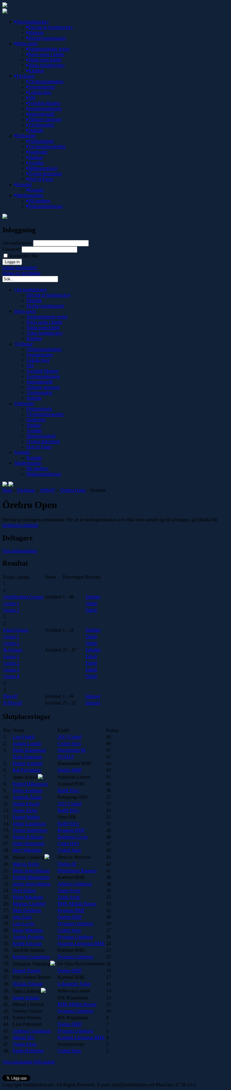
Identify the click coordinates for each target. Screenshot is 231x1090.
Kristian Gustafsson (31, 956)
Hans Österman (27, 756)
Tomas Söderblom (30, 830)
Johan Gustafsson (29, 823)
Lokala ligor (39, 92)
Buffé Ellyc (68, 790)
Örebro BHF (69, 770)
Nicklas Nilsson (28, 983)
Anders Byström (28, 936)
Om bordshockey (32, 21)
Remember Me (23, 255)
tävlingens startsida (20, 525)
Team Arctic (69, 890)
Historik (36, 32)
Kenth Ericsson (27, 943)
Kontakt (24, 184)
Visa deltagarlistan (19, 550)
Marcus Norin (26, 864)
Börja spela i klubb (46, 54)
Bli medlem (39, 200)
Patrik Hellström (28, 1050)
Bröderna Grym (72, 836)
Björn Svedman (27, 790)
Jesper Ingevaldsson (32, 883)
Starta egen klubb (44, 59)
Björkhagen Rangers (77, 870)
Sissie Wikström (28, 930)
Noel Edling (24, 890)
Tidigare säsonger (45, 119)
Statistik (35, 130)
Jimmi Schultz (26, 997)
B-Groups (12, 649)
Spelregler (38, 152)
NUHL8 (65, 756)
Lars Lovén (24, 923)
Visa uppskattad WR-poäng (28, 1061)
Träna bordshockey (46, 65)
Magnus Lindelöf (29, 903)
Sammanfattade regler (48, 49)
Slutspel (92, 696)
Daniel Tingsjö (27, 970)
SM (31, 97)
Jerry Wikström (27, 850)
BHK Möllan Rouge (77, 903)
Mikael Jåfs (23, 1037)
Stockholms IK (71, 750)
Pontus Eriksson (28, 836)
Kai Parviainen (27, 770)
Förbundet (26, 135)
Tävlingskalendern (45, 81)
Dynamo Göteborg (75, 923)
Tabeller (92, 596)
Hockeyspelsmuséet (47, 38)
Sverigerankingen (45, 108)
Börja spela (27, 43)
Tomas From (25, 1044)
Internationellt (41, 114)
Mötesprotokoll (42, 168)
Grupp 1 (11, 603)
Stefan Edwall (26, 803)
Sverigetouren (41, 86)
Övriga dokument (45, 173)
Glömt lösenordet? (19, 267)
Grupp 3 (11, 669)
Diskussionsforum (45, 206)
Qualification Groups (23, 596)
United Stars (69, 743)
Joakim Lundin (27, 743)
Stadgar (35, 157)
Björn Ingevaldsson (31, 870)
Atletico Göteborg (74, 883)
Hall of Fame (40, 179)
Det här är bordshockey (50, 27)
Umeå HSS (68, 843)
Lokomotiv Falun (74, 983)
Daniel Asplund (27, 763)
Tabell (91, 603)
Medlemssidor (29, 195)
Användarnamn (17, 242)
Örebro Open (72, 490)
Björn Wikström (28, 897)
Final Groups (15, 629)
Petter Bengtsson (29, 843)
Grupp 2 (11, 610)
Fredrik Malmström (31, 877)
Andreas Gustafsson (32, 1030)
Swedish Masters (44, 103)
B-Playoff (12, 702)
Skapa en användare (21, 273)
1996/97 (47, 490)
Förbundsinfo (41, 141)
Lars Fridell (24, 736)
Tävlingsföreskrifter (47, 146)
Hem (7, 490)
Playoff (10, 696)
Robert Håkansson (30, 783)
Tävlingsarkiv (41, 124)
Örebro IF (66, 864)
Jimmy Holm (25, 810)
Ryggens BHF (71, 830)
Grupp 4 (11, 676)
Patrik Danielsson (29, 750)
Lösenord (11, 249)
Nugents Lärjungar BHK (81, 943)
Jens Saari (22, 917)
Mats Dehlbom (27, 910)
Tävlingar (25, 76)
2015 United (69, 736)
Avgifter (36, 162)
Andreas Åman (27, 797)
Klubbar (36, 70)
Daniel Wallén (26, 817)
